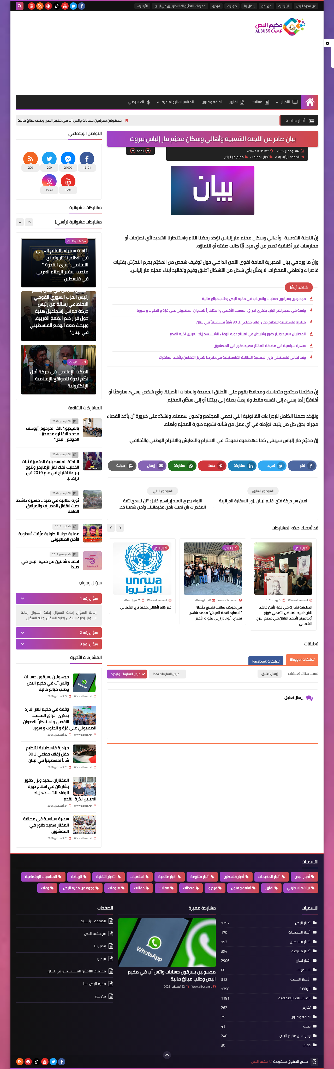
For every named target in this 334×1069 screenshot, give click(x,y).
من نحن (266, 6)
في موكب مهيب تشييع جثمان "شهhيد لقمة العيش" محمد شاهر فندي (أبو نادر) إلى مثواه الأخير (215, 613)
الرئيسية (283, 6)
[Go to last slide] (120, 528)
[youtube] (65, 6)
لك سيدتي (136, 101)
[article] (162, 499)
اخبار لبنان (303, 960)
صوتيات (232, 6)
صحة (307, 1026)
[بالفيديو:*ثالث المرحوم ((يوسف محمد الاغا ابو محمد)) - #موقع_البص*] (92, 427)
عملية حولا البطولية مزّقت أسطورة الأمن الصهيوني (49, 536)
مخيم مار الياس (234, 157)
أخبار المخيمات (269, 876)
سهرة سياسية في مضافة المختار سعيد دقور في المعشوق (260, 345)
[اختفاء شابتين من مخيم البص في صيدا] (92, 560)
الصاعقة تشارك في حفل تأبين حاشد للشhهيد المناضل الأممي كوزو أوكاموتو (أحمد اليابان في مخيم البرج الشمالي (284, 615)
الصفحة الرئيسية (289, 157)
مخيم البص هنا (94, 983)
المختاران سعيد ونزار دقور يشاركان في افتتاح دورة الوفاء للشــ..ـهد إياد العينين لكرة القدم (238, 333)
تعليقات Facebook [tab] (265, 661)
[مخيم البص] (280, 26)
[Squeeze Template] (314, 1062)
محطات (188, 887)
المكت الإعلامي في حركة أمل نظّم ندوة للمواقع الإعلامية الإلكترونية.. (59, 336)
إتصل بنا (249, 6)
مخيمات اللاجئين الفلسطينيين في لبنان (180, 6)
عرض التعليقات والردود (125, 674)
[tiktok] (56, 6)
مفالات (164, 887)
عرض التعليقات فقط (166, 674)
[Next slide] (111, 528)
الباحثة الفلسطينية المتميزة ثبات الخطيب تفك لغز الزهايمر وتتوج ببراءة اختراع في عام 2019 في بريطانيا (50, 470)
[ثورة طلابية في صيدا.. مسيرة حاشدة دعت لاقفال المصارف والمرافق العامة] (92, 499)
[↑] (167, 1055)
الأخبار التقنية (106, 876)
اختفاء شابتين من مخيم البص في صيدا (50, 564)
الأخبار (285, 101)
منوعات (114, 887)
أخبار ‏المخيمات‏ (259, 157)
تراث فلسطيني (298, 887)
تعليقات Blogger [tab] (302, 659)
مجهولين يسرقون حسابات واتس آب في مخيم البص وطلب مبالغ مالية (112, 120)
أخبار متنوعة (200, 876)
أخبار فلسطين (234, 876)
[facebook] (81, 6)
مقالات (257, 101)
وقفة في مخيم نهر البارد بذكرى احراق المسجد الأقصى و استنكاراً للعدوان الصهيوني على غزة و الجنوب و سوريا (221, 310)
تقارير (233, 101)
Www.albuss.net (202, 986)
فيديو (216, 6)
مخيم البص (259, 1061)
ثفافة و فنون (212, 101)
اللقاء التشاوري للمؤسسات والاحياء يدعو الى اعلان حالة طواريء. (61, 390)
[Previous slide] (29, 222)
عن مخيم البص (306, 6)
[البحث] (19, 6)
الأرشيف (142, 6)
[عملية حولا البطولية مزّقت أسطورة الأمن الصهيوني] (92, 533)
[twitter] (73, 6)
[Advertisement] (111, 53)
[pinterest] (48, 6)
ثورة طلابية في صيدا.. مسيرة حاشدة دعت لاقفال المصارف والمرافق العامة (47, 506)
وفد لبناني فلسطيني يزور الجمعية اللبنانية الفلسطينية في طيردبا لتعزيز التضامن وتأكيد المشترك (232, 357)
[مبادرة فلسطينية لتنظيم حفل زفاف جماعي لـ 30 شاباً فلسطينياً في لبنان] (84, 754)
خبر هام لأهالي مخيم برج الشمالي (145, 607)
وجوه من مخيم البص (78, 887)
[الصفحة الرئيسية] (309, 102)
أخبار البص (302, 876)
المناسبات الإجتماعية (178, 101)
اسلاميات (137, 876)
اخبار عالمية (167, 876)
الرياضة (76, 876)
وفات (45, 887)
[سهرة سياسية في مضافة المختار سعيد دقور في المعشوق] (84, 825)
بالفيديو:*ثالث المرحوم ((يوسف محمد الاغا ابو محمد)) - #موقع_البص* (52, 433)
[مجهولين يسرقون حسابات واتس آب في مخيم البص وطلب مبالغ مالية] (84, 683)
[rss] (40, 6)
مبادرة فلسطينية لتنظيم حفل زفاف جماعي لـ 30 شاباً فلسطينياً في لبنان (251, 322)
